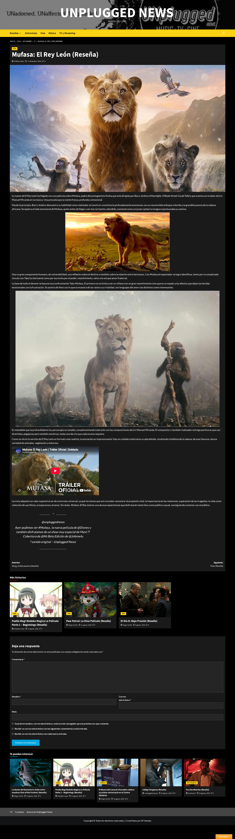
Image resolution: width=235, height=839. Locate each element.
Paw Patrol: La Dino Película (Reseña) (88, 621)
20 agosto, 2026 (118, 799)
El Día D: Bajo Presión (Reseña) (139, 621)
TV (11, 812)
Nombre (16, 696)
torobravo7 (192, 793)
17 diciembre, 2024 (34, 61)
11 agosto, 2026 (86, 625)
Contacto (19, 812)
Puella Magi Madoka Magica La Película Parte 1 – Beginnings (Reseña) (35, 623)
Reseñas (14, 33)
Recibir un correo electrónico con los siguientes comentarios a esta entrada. (51, 728)
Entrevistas (31, 33)
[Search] (223, 33)
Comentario (18, 659)
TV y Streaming (67, 33)
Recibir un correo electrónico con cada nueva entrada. (41, 733)
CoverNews (131, 820)
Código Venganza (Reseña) (154, 789)
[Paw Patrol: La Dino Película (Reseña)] (90, 599)
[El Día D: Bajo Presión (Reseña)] (145, 599)
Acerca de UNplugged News (39, 812)
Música (52, 33)
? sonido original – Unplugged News (53, 542)
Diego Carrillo (73, 625)
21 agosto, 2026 (33, 629)
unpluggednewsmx (151, 793)
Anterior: (25, 564)
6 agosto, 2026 (140, 625)
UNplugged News (117, 13)
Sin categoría (192, 783)
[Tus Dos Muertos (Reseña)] (204, 772)
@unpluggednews (52, 522)
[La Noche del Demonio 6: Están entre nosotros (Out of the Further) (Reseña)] (30, 772)
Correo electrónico (125, 698)
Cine (43, 33)
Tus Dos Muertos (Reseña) (197, 789)
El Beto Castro (19, 61)
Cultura (103, 783)
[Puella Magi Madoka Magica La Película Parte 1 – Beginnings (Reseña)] (36, 599)
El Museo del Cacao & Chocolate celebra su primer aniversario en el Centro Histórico (116, 792)
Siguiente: (216, 564)
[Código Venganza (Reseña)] (161, 772)
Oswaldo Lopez (19, 629)
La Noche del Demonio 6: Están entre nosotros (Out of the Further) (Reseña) (29, 791)
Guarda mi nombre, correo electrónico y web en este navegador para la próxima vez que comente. (62, 723)
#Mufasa (44, 527)
